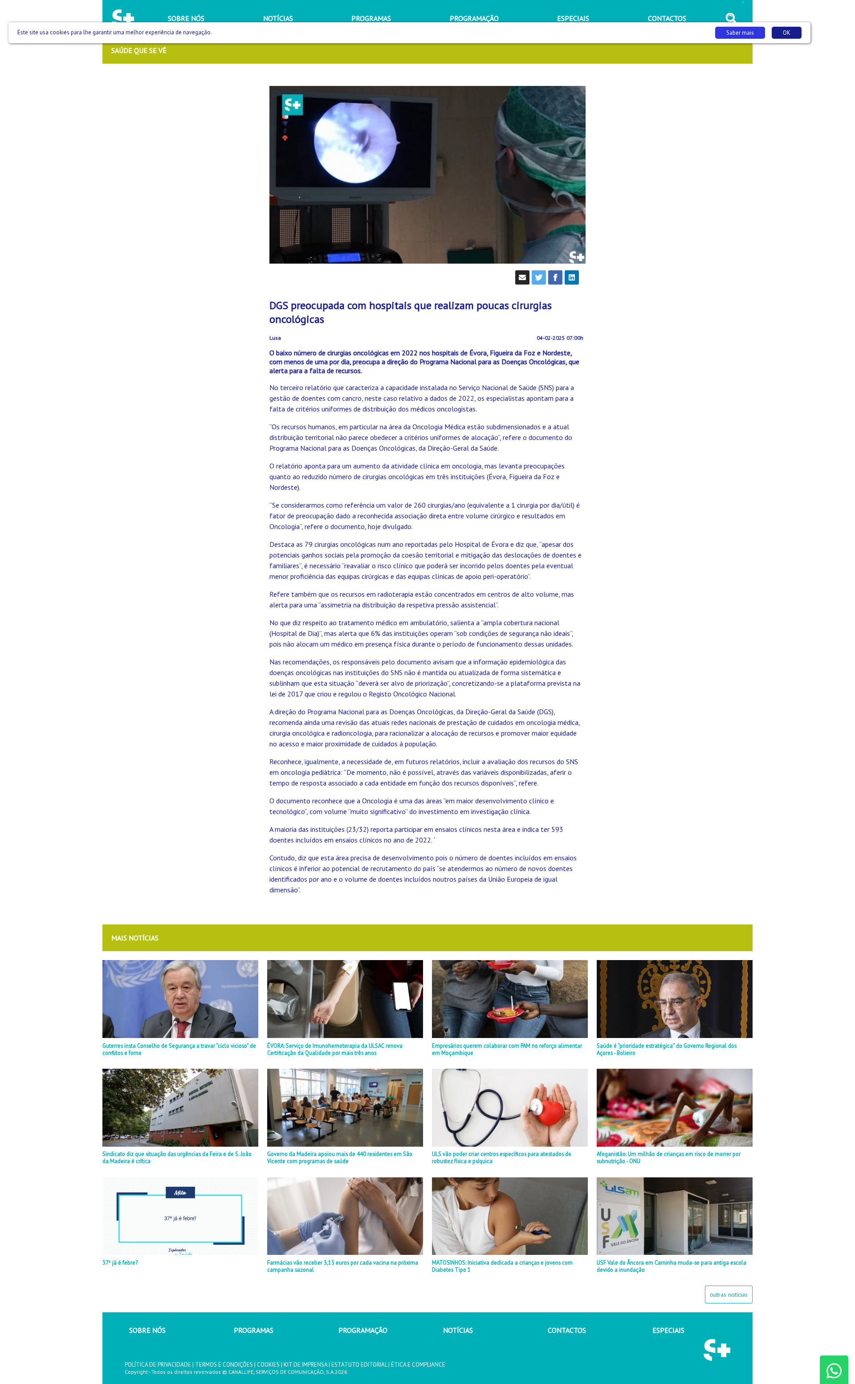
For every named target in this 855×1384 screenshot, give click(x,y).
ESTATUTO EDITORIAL (359, 1364)
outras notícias (729, 1294)
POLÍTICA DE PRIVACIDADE (158, 1364)
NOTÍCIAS (458, 1330)
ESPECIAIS (668, 1330)
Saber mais (740, 33)
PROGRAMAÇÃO (362, 1330)
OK (786, 33)
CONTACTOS (567, 1330)
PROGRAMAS (253, 1330)
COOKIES (268, 1364)
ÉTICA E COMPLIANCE (418, 1364)
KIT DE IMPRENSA (305, 1364)
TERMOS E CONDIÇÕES (224, 1364)
